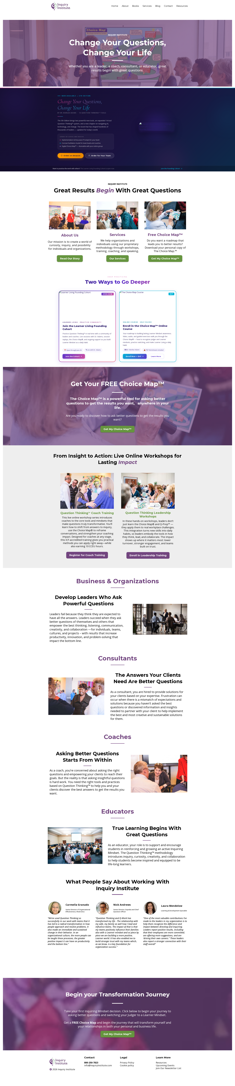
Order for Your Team (101, 156)
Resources (182, 6)
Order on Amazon (72, 156)
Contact (168, 6)
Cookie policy (127, 1065)
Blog (157, 6)
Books (135, 6)
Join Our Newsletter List (168, 1068)
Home (114, 6)
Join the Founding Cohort (170, 169)
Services (147, 6)
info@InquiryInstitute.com (98, 1065)
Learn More (156, 356)
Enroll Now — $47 (133, 356)
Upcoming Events (165, 1065)
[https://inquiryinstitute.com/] (61, 6)
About (125, 6)
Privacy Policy (127, 1062)
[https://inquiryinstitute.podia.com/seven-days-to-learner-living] (76, 696)
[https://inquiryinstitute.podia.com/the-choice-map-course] (160, 619)
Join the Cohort (72, 356)
